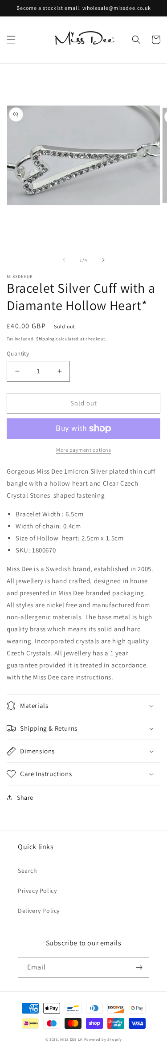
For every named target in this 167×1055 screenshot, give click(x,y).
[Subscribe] (139, 967)
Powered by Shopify (103, 1039)
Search (27, 871)
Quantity (18, 353)
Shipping (45, 339)
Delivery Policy (39, 911)
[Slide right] (103, 260)
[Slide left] (64, 260)
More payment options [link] (83, 449)
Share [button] (25, 797)
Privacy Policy (37, 891)
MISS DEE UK (71, 1039)
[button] (11, 39)
